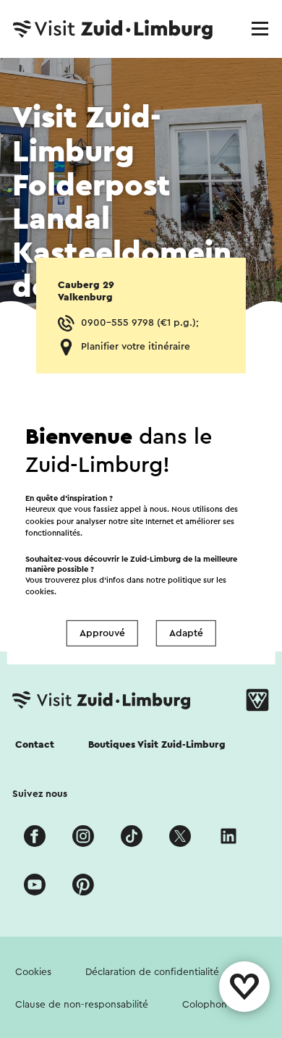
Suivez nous (39, 794)
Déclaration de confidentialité (152, 972)
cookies (39, 592)
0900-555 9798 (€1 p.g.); (140, 323)
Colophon (204, 1005)
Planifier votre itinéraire (135, 347)
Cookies (33, 972)
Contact (34, 745)
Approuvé (102, 633)
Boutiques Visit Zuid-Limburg (157, 745)
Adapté (186, 633)
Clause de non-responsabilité (81, 1005)
